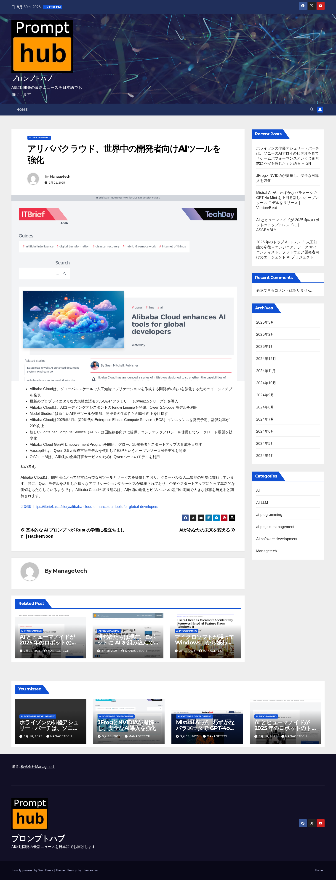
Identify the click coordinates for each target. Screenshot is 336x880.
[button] (312, 109)
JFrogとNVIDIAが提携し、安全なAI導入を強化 (127, 725)
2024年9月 (265, 395)
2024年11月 (266, 371)
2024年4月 (265, 456)
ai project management (275, 527)
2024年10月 (266, 383)
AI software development (276, 539)
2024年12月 (266, 359)
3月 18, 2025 (33, 736)
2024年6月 (265, 431)
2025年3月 (265, 322)
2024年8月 (265, 407)
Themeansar (90, 870)
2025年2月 (265, 334)
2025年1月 (265, 347)
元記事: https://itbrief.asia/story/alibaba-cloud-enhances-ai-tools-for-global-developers (89, 507)
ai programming (39, 137)
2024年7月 (265, 419)
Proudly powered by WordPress (32, 870)
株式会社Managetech (38, 767)
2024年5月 (265, 443)
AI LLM (262, 502)
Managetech (60, 176)
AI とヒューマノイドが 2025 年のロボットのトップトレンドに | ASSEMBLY (287, 225)
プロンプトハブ (31, 78)
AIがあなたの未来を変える (205, 530)
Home (21, 109)
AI (258, 490)
